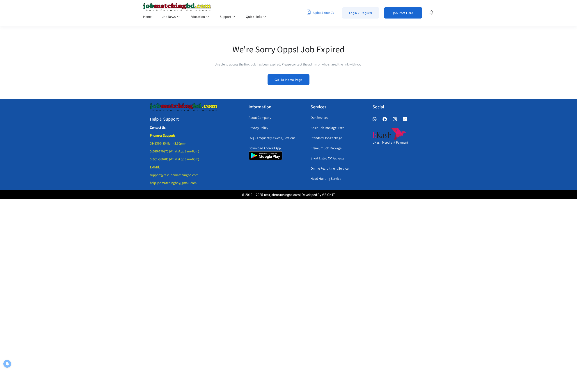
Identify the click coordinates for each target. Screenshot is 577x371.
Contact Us (157, 127)
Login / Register (360, 12)
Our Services (319, 117)
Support (226, 16)
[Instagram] (394, 119)
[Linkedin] (405, 119)
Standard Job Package (326, 138)
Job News (169, 16)
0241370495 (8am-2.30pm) (167, 143)
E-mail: (155, 167)
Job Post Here (403, 12)
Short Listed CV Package (327, 158)
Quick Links (254, 16)
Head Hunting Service (326, 178)
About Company (260, 117)
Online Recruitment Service (329, 168)
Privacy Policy (258, 128)
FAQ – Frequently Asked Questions (272, 138)
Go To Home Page (288, 79)
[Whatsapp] (374, 119)
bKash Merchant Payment (390, 142)
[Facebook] (384, 119)
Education (198, 16)
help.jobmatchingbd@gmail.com (173, 183)
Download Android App (265, 148)
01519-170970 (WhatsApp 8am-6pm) (174, 151)
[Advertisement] (283, 284)
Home (147, 16)
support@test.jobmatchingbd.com (174, 175)
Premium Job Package (326, 148)
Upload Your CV (323, 13)
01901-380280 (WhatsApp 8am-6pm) (174, 159)
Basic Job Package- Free (327, 128)
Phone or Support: (162, 135)
